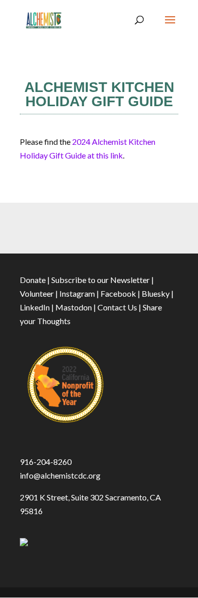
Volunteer (37, 293)
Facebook (118, 293)
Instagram (77, 293)
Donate (33, 280)
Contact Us (117, 307)
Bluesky (156, 293)
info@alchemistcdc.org (60, 475)
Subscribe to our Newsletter (100, 280)
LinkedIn (35, 307)
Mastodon (73, 307)
